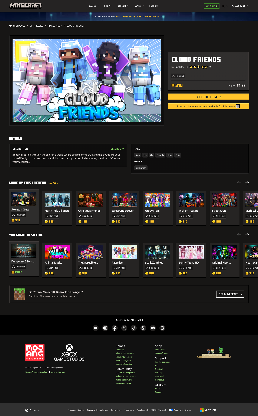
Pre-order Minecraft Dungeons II (137, 16)
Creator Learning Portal (125, 372)
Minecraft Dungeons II (125, 353)
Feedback (159, 369)
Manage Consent (58, 372)
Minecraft (120, 349)
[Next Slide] (247, 183)
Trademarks (129, 410)
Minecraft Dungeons (124, 357)
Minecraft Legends (123, 360)
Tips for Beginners (162, 362)
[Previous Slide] (239, 183)
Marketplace (17, 25)
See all (52, 182)
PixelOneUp (55, 25)
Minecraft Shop (161, 353)
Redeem (158, 392)
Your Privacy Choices (182, 410)
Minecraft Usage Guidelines (36, 372)
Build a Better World (124, 380)
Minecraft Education (124, 364)
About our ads (143, 410)
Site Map (158, 372)
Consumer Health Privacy (97, 410)
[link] (96, 328)
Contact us (159, 380)
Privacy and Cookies (76, 410)
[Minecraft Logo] (25, 6)
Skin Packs (36, 25)
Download (159, 376)
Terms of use (116, 410)
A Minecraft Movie (123, 383)
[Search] (226, 6)
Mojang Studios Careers (126, 376)
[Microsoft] (208, 410)
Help (157, 365)
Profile (158, 388)
